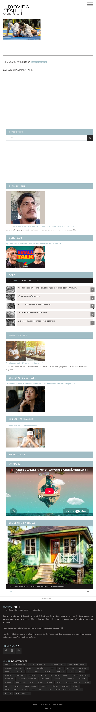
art (6, 664)
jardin (43, 675)
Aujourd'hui (12, 281)
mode (40, 682)
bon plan (70, 668)
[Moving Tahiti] (16, 4)
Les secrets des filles (22, 377)
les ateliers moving (58, 675)
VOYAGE (78, 690)
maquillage (21, 682)
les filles (9, 679)
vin (49, 690)
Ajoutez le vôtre (39, 62)
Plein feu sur (17, 186)
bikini (52, 668)
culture (8, 672)
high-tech (20, 675)
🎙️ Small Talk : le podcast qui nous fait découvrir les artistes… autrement (33, 244)
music (59, 682)
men (32, 682)
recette (44, 686)
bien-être (41, 668)
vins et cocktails (63, 690)
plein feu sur (30, 686)
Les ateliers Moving (21, 419)
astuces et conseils (13, 668)
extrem (47, 672)
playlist (17, 686)
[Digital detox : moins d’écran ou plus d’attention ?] (25, 351)
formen (8, 675)
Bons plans (15, 237)
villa (41, 690)
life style (45, 679)
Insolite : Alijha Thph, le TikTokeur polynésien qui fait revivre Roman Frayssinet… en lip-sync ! (41, 226)
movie (49, 682)
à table (8, 693)
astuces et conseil (77, 664)
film (70, 672)
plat (7, 686)
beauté (30, 668)
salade (65, 686)
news (87, 682)
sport (75, 686)
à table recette (22, 693)
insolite (32, 675)
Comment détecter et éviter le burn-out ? (21, 425)
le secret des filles (80, 675)
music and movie (73, 682)
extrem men (59, 672)
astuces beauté (57, 664)
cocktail (82, 668)
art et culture (19, 664)
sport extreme (11, 690)
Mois (31, 281)
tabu (33, 690)
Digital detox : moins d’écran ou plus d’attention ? (24, 363)
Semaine (23, 281)
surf (24, 690)
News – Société (18, 335)
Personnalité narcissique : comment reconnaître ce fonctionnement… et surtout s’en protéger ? (41, 384)
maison (82, 679)
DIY (29, 672)
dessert (20, 672)
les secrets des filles (27, 679)
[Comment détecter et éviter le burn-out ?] (25, 437)
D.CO (10, 591)
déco (37, 672)
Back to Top (46, 599)
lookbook (70, 679)
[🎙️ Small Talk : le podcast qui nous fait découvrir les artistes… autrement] (25, 257)
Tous (38, 281)
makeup (8, 682)
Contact (48, 708)
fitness (80, 672)
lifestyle (57, 679)
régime (55, 686)
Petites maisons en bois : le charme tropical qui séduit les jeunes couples (37, 587)
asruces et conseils (38, 664)
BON (60, 668)
